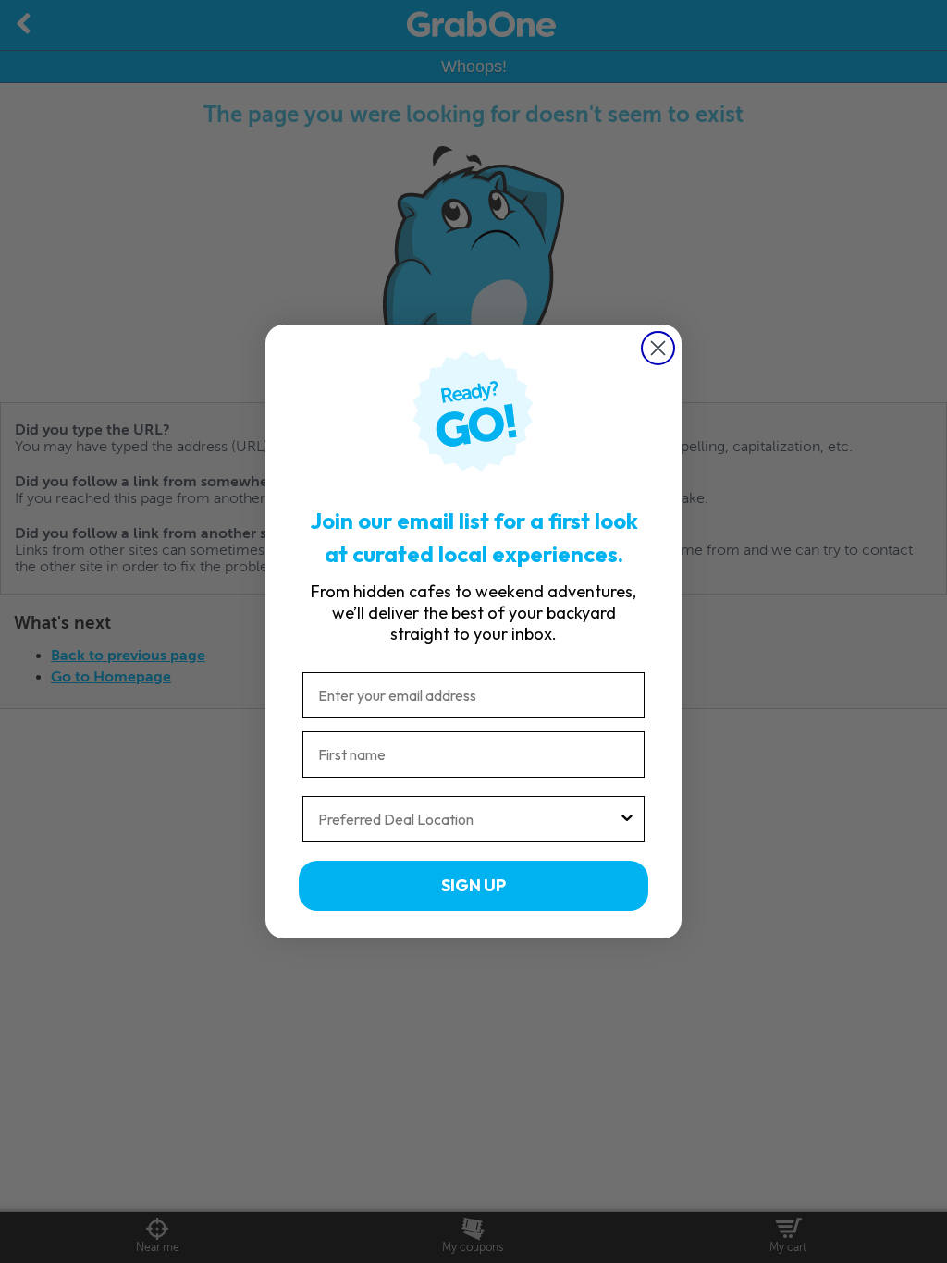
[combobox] (468, 819)
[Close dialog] (658, 348)
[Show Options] (627, 819)
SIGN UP (473, 885)
